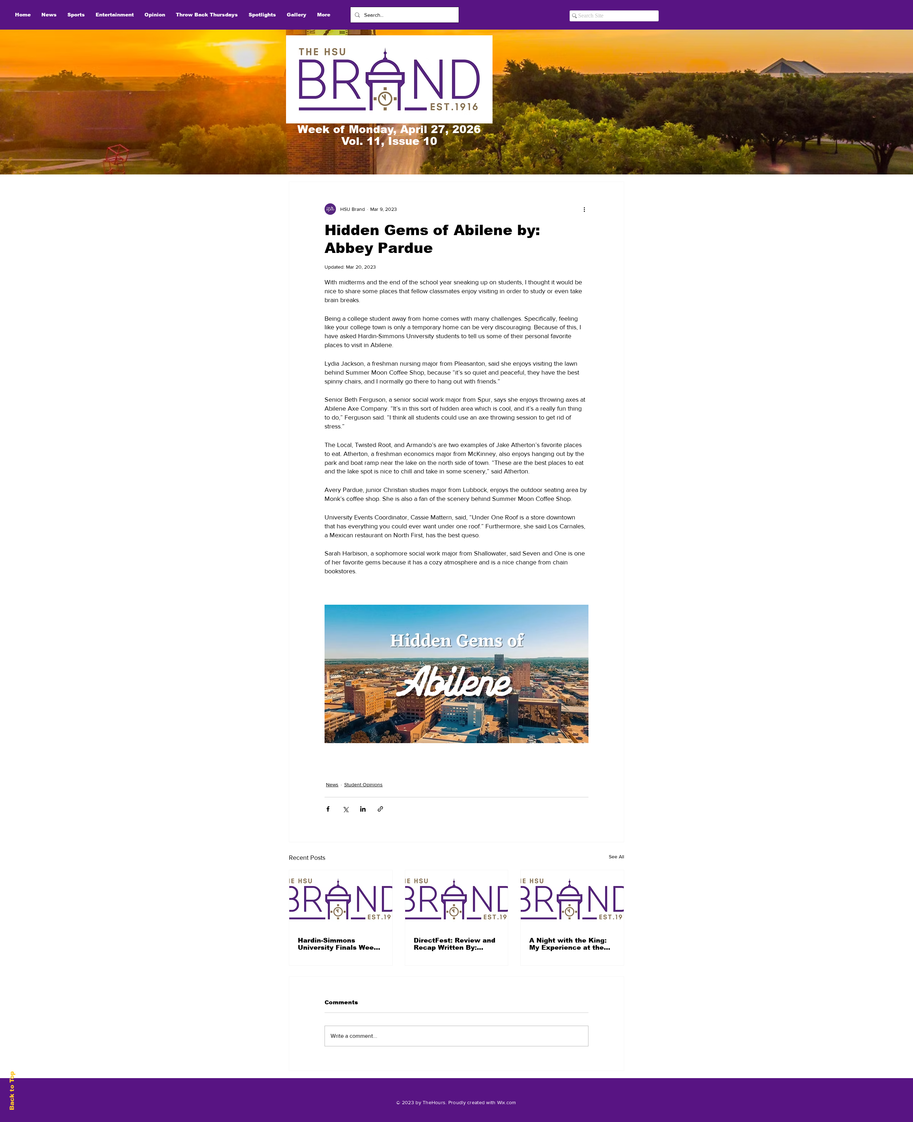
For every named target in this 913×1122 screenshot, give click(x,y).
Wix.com (506, 1102)
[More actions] (584, 209)
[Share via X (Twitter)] (345, 809)
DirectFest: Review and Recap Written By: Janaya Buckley (454, 944)
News (332, 784)
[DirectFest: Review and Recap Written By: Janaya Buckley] (456, 899)
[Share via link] (380, 809)
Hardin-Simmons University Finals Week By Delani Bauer (338, 944)
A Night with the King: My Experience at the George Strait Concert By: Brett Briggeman (568, 944)
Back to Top (12, 1090)
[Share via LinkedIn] (362, 809)
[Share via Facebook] (328, 809)
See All (616, 856)
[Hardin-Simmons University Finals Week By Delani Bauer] (340, 899)
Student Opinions (363, 784)
